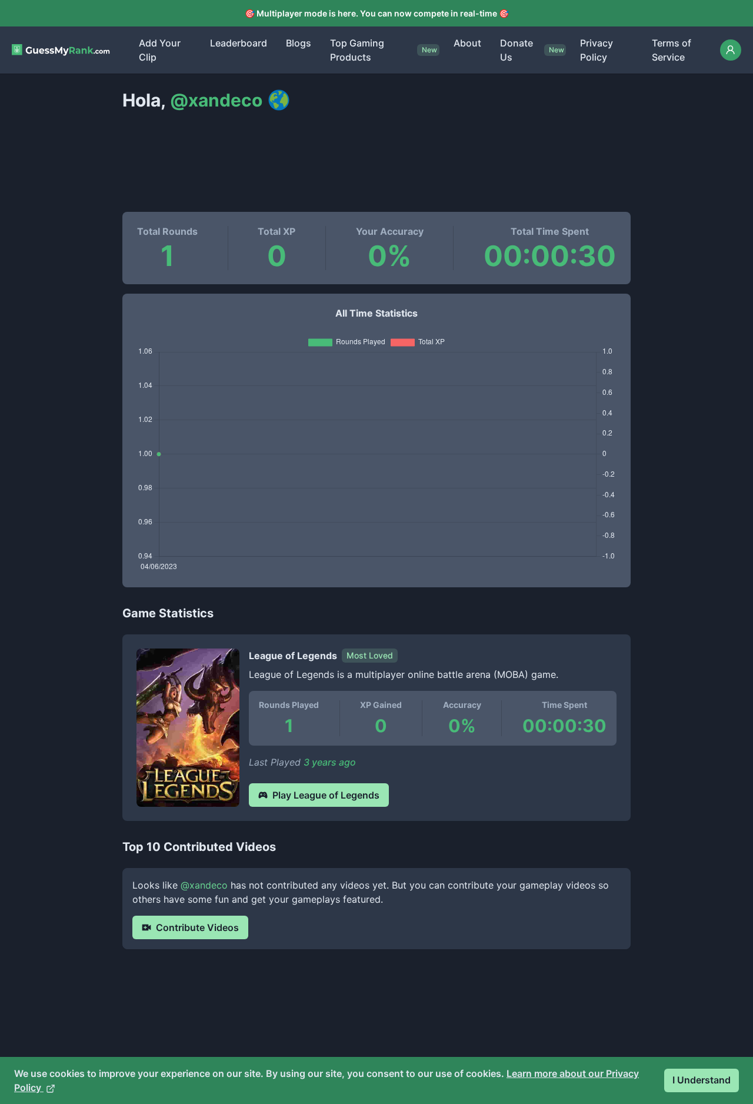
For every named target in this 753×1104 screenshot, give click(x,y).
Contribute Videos (197, 927)
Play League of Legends (325, 795)
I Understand (701, 1080)
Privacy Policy (596, 50)
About (467, 43)
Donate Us (516, 50)
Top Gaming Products (357, 50)
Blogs (298, 43)
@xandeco (204, 885)
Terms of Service (671, 50)
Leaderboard (238, 43)
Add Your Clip (160, 50)
